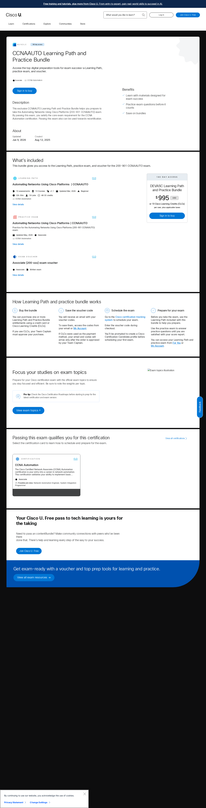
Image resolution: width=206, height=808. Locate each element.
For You (177, 343)
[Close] (84, 793)
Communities (65, 24)
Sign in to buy (24, 90)
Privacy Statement (13, 802)
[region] (44, 799)
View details (18, 204)
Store (82, 24)
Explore (47, 24)
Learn (11, 24)
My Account (79, 328)
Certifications (28, 24)
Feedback (200, 407)
